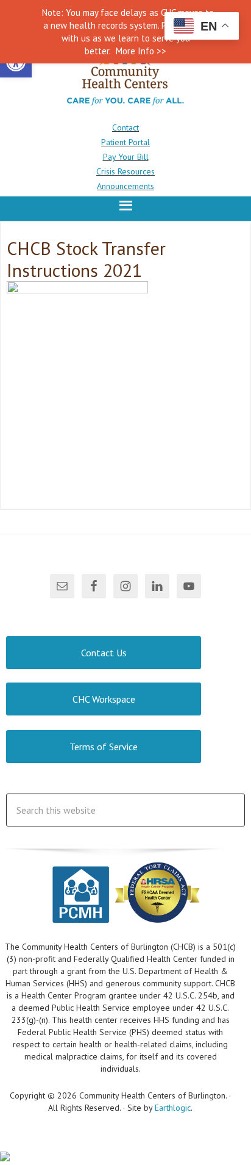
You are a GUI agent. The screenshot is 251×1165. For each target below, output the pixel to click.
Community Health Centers (125, 77)
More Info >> (141, 51)
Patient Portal (125, 142)
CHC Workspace (103, 699)
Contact (125, 127)
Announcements (125, 186)
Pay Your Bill (126, 156)
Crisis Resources (125, 171)
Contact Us (104, 653)
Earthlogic (173, 1107)
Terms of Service (103, 746)
